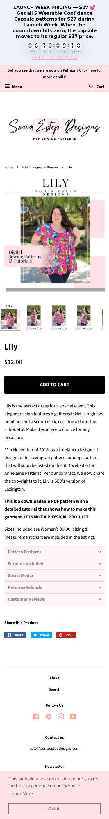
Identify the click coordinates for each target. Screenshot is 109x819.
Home (8, 167)
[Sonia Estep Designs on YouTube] (73, 717)
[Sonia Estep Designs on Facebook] (36, 717)
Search (54, 689)
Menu (16, 87)
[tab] (54, 552)
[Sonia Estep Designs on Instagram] (61, 717)
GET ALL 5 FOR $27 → (54, 57)
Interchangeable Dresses (40, 167)
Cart (100, 87)
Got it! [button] (54, 808)
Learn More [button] (21, 793)
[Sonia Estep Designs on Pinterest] (48, 717)
